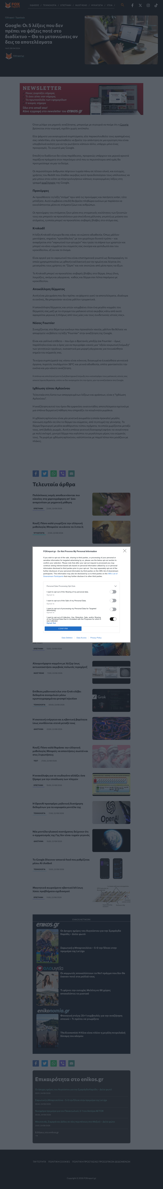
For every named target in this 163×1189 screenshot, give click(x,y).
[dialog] (81, 595)
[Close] (125, 551)
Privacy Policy (95, 638)
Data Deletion (67, 638)
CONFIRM (63, 629)
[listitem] (81, 586)
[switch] (113, 591)
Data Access (81, 638)
